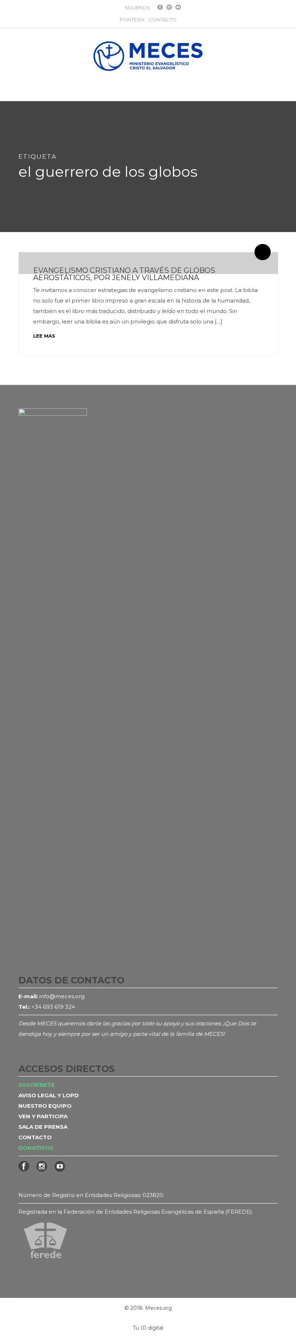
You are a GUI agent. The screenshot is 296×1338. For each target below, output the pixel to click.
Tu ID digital (148, 1328)
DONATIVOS (35, 1147)
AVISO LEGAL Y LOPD (48, 1095)
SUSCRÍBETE (36, 1084)
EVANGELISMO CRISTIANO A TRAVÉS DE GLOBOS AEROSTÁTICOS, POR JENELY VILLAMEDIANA (124, 274)
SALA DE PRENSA (43, 1126)
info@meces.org (61, 996)
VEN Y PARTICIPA (43, 1116)
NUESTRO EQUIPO (44, 1105)
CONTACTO (163, 19)
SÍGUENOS (137, 7)
